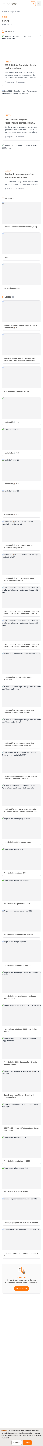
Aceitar (27, 1442)
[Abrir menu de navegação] (4, 3)
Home (4, 12)
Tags (12, 12)
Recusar (16, 1442)
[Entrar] (33, 3)
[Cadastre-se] (39, 3)
